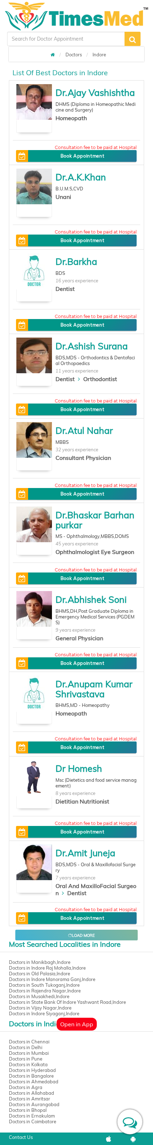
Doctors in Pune (25, 1059)
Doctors (73, 54)
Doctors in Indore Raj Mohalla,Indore (47, 968)
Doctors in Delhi (25, 1047)
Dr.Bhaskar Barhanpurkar (95, 519)
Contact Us (21, 1137)
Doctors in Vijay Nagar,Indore (40, 1008)
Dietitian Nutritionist (82, 801)
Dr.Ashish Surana (92, 345)
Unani (63, 196)
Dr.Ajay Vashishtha (95, 92)
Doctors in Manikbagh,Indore (39, 962)
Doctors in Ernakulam (32, 1116)
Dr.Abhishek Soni (91, 599)
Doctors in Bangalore (31, 1076)
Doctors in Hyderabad (32, 1070)
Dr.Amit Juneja (85, 852)
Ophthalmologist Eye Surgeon (95, 551)
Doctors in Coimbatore (32, 1121)
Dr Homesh (79, 768)
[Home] (53, 54)
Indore (99, 54)
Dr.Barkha (76, 261)
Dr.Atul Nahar (84, 430)
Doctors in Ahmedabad (33, 1081)
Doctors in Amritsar (29, 1099)
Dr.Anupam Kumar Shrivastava (94, 688)
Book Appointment (82, 156)
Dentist (65, 288)
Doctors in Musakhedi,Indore (39, 996)
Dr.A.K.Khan (81, 177)
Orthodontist (100, 378)
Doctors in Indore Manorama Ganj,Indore (52, 979)
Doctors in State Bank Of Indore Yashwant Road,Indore (67, 1002)
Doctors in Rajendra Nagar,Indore (45, 990)
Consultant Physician (83, 457)
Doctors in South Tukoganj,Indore (44, 985)
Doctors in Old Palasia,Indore (39, 973)
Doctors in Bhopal (28, 1110)
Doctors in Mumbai (29, 1053)
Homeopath (71, 118)
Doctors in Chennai (29, 1041)
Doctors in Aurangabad (34, 1104)
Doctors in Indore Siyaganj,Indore (44, 1013)
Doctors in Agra (25, 1087)
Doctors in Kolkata (28, 1064)
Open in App (76, 1024)
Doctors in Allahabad (31, 1093)
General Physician (79, 638)
